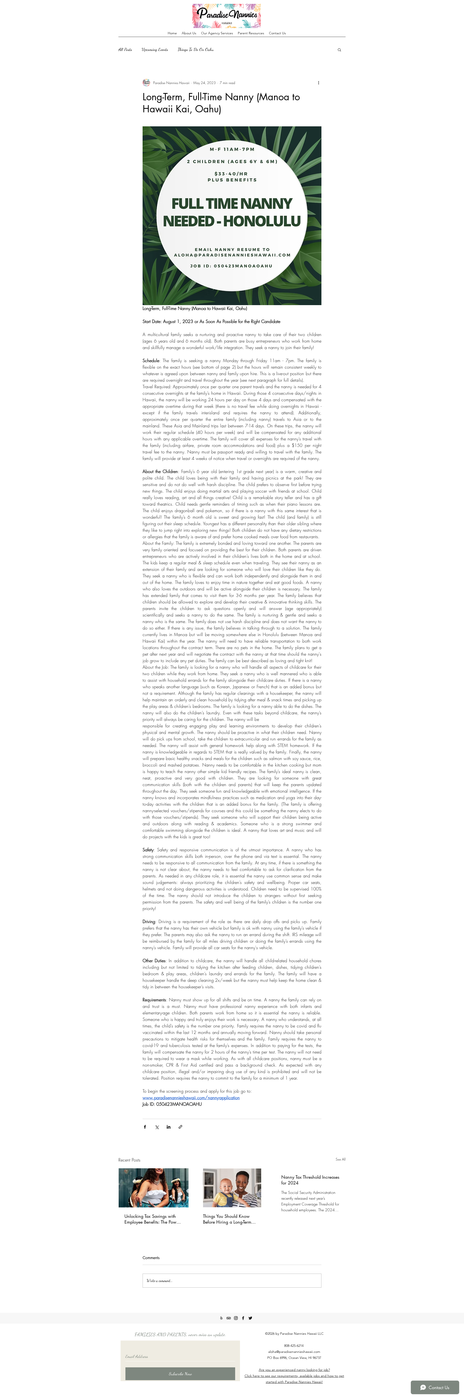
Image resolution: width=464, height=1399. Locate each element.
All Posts (125, 49)
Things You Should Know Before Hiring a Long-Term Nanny (227, 1219)
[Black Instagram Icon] (235, 1318)
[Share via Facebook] (145, 1127)
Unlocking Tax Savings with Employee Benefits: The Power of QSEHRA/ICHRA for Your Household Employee (152, 1219)
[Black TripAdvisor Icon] (228, 1318)
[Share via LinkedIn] (168, 1127)
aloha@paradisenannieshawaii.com (294, 1351)
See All (341, 1159)
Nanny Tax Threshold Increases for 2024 (310, 1180)
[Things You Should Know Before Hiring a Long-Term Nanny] (232, 1187)
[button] (339, 49)
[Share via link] (180, 1127)
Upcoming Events (155, 49)
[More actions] (318, 83)
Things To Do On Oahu (196, 49)
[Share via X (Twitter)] (156, 1127)
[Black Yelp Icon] (221, 1318)
